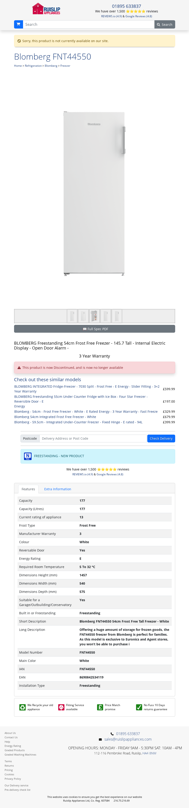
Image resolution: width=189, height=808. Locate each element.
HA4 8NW (149, 753)
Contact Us (11, 737)
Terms (8, 761)
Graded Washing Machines (20, 754)
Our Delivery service (16, 785)
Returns (9, 765)
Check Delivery (161, 438)
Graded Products (15, 750)
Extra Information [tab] (57, 489)
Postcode (30, 438)
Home (18, 66)
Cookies (9, 774)
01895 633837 (126, 6)
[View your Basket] (18, 24)
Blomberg (51, 66)
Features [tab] (28, 489)
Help (7, 741)
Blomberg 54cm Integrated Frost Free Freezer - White (55, 417)
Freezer (65, 66)
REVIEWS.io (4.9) (111, 16)
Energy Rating (13, 745)
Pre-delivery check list (17, 789)
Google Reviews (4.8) (138, 16)
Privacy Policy (13, 778)
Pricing (9, 770)
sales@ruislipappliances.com (128, 739)
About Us (10, 733)
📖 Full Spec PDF (95, 329)
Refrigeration (33, 66)
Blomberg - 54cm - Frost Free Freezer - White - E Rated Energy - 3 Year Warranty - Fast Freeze (86, 411)
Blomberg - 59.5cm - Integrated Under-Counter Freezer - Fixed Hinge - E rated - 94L (78, 422)
